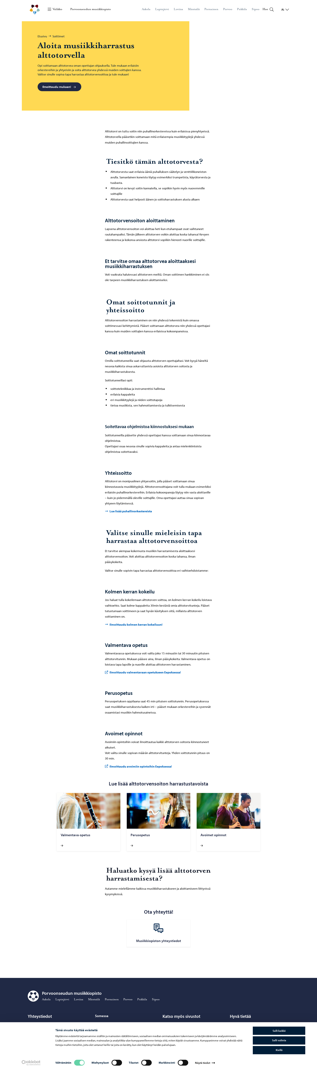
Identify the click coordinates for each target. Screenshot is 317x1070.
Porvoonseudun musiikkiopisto (90, 9)
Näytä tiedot (202, 1063)
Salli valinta (279, 1040)
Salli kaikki (279, 1030)
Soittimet (58, 36)
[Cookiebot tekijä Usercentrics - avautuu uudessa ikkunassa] (31, 1063)
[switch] (117, 1063)
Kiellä (279, 1050)
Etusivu (42, 36)
